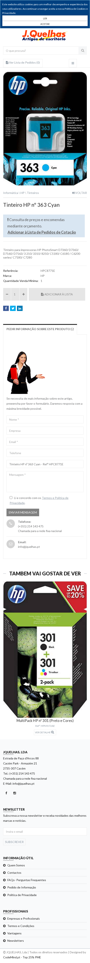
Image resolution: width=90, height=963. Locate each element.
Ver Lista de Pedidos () (24, 62)
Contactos (14, 872)
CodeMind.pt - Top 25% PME (22, 957)
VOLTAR (81, 193)
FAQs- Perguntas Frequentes (26, 880)
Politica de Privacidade (22, 895)
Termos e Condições (20, 926)
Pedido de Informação (21, 887)
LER (45, 18)
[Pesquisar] (82, 50)
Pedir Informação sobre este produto (38, 329)
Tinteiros (33, 193)
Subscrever (14, 842)
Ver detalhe (43, 732)
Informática (10, 193)
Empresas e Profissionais (23, 918)
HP (22, 193)
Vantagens (14, 933)
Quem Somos (16, 865)
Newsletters (15, 940)
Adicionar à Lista (58, 294)
